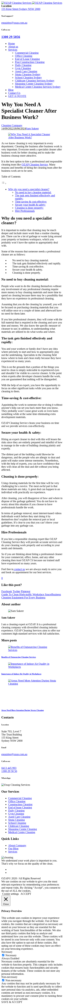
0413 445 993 (8, 768)
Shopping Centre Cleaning (22, 829)
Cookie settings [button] (10, 893)
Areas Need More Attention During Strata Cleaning (22, 710)
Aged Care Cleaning (19, 816)
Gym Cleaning (16, 813)
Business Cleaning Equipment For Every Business (31, 596)
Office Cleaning (16, 801)
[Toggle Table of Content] (3, 183)
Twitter (16, 591)
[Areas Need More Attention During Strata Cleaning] (33, 683)
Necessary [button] (6, 951)
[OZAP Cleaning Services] (31, 2)
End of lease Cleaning (20, 807)
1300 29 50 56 (9, 771)
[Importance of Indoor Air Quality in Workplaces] (32, 666)
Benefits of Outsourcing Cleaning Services (18, 657)
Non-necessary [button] (9, 976)
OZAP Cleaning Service (35, 164)
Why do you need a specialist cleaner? (28, 189)
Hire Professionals (25, 210)
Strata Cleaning (16, 819)
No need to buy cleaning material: (33, 192)
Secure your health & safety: (30, 204)
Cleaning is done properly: (29, 207)
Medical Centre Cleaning (21, 832)
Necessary (11, 955)
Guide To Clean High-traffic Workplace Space (26, 594)
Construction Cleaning (20, 804)
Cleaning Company (11, 125)
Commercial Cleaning (20, 798)
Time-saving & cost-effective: (31, 201)
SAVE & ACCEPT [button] (11, 1002)
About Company (17, 845)
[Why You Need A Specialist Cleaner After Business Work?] (32, 137)
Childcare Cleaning (18, 826)
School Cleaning (17, 822)
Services (12, 851)
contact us (19, 569)
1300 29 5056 (10, 37)
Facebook (6, 591)
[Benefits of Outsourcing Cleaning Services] (32, 650)
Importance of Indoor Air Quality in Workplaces (21, 674)
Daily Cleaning (16, 810)
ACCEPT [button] (25, 893)
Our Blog (13, 848)
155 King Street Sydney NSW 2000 (20, 9)
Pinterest (25, 591)
